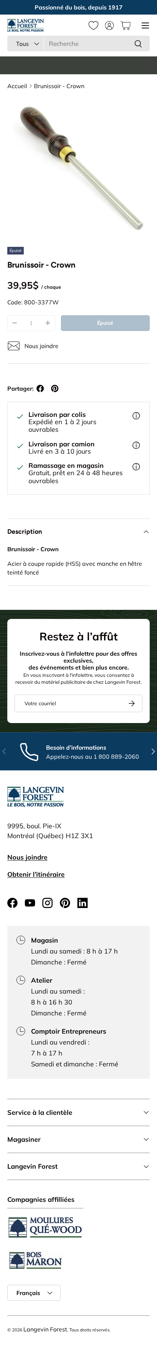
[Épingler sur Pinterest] (54, 388)
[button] (126, 25)
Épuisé (105, 323)
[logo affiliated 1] (45, 1227)
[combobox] (78, 43)
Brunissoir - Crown (59, 86)
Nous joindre (27, 857)
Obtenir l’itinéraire (36, 874)
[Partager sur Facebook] (40, 388)
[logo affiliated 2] (35, 1260)
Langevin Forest (45, 1329)
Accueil (17, 86)
